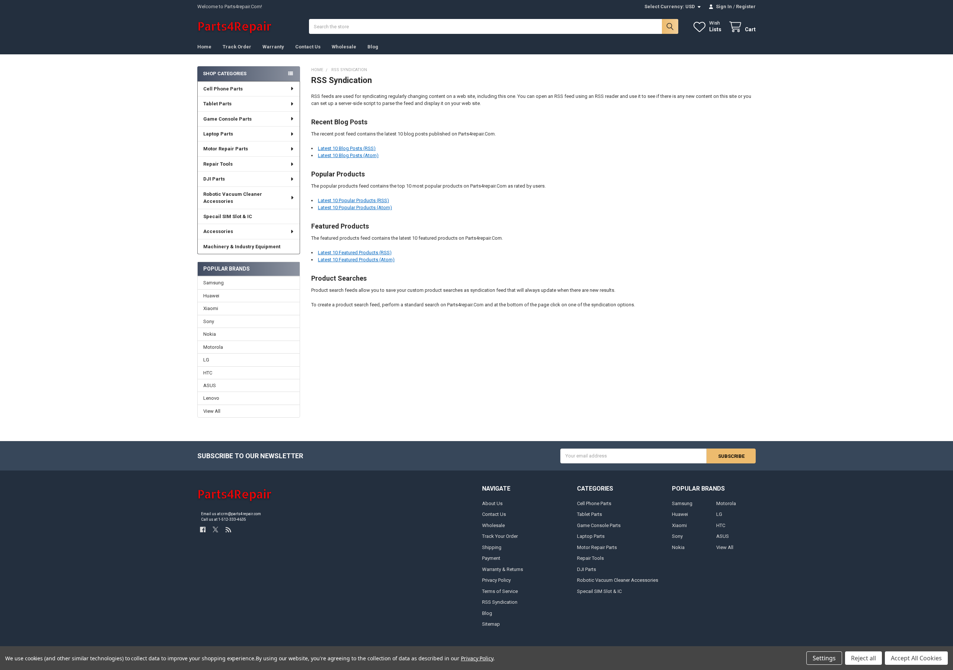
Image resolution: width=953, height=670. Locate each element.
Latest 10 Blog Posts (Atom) (348, 155)
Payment (491, 558)
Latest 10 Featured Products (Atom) (356, 259)
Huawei (211, 296)
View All (211, 411)
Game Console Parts (227, 119)
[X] (215, 529)
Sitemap (491, 624)
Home (204, 47)
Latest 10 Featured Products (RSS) (355, 252)
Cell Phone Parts (223, 89)
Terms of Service (500, 591)
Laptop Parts (218, 134)
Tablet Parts (217, 103)
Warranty (273, 47)
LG (206, 360)
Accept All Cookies (916, 658)
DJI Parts (214, 179)
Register (746, 6)
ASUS (209, 385)
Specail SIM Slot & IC (227, 216)
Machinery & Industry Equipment (241, 246)
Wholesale (344, 47)
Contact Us (308, 47)
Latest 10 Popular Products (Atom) (355, 207)
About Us (492, 503)
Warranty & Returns (502, 569)
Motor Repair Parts (225, 148)
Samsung (213, 282)
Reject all (863, 658)
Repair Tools (218, 164)
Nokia (209, 334)
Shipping (491, 547)
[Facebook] (202, 529)
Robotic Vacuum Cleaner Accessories (232, 197)
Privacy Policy (496, 580)
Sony (208, 321)
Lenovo (211, 398)
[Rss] (228, 529)
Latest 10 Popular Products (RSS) (353, 200)
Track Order (237, 47)
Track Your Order (500, 536)
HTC (207, 373)
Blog (372, 47)
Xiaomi (210, 308)
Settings (824, 658)
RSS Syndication (499, 602)
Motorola (213, 347)
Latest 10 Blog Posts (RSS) (347, 148)
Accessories (218, 231)
